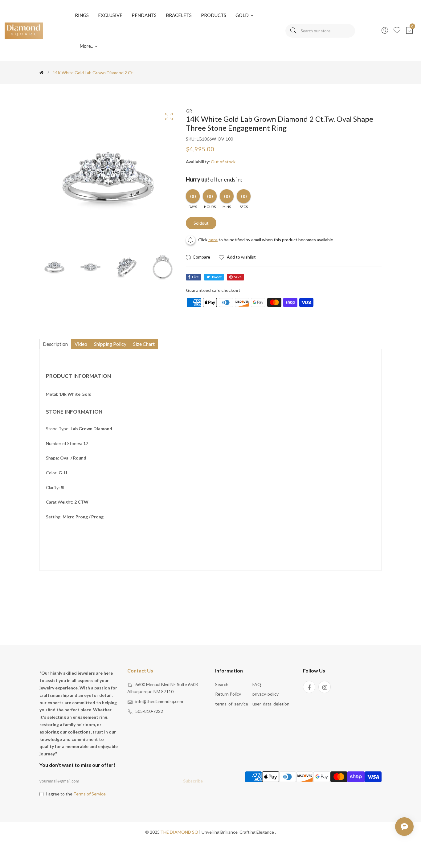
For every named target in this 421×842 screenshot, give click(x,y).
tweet (216, 277)
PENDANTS (144, 15)
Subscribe (193, 780)
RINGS (82, 15)
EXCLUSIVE (110, 15)
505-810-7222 (149, 711)
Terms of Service (89, 793)
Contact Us (140, 670)
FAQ (256, 684)
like (195, 277)
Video (81, 344)
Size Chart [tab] (144, 344)
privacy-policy (265, 694)
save (238, 277)
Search (221, 684)
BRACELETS (179, 15)
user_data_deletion (270, 703)
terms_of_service (231, 703)
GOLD (242, 15)
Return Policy (228, 694)
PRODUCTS (213, 15)
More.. (87, 46)
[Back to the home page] (41, 73)
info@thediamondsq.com (159, 701)
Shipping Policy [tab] (110, 344)
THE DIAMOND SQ (179, 832)
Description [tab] (55, 344)
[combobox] (320, 31)
